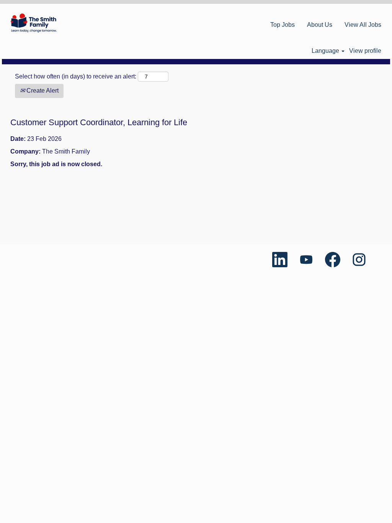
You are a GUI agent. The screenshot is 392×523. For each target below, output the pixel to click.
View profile (365, 50)
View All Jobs (363, 24)
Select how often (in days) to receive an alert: (75, 76)
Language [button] (326, 50)
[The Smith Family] (33, 22)
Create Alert (42, 90)
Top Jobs (282, 24)
